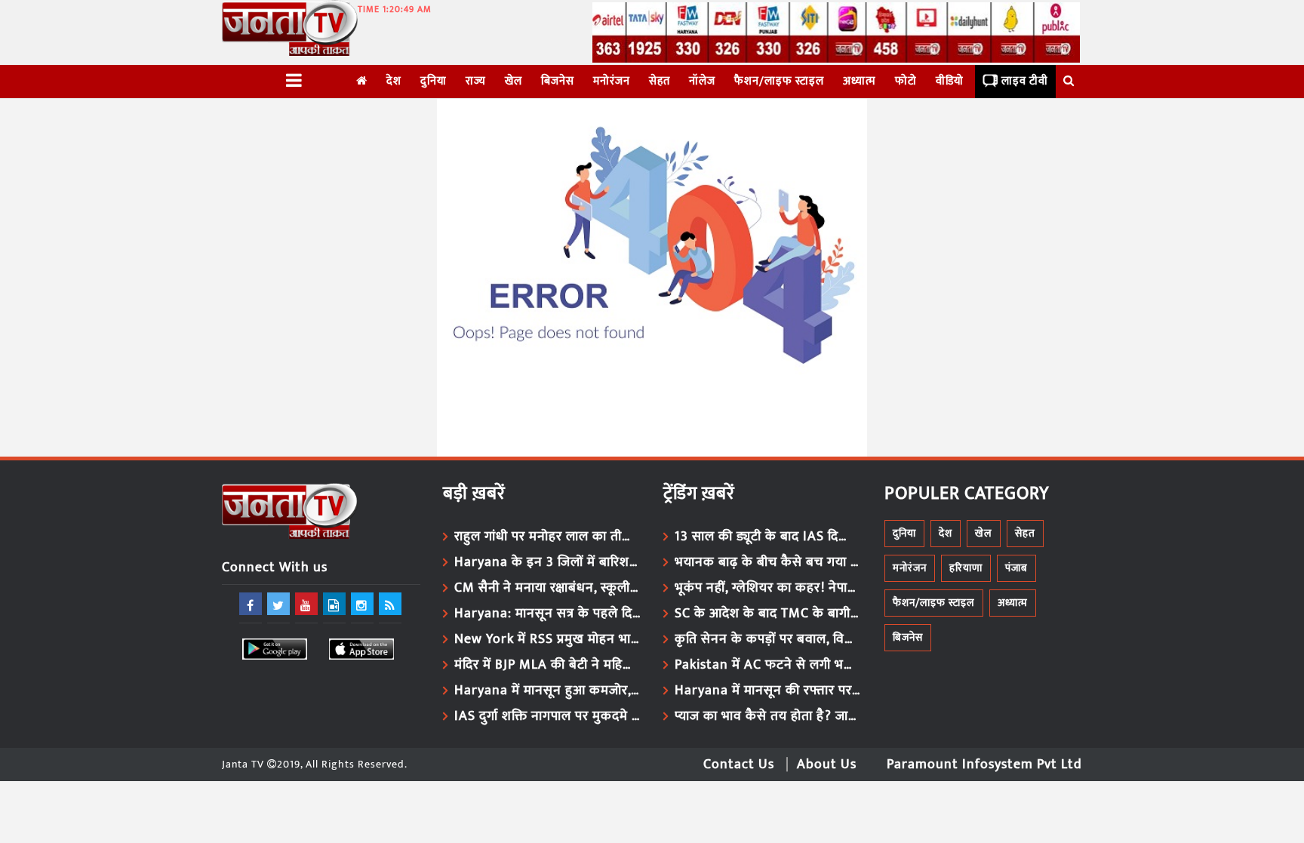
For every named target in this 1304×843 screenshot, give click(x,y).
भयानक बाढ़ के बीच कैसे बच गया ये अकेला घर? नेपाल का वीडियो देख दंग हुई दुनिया (768, 562)
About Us (827, 764)
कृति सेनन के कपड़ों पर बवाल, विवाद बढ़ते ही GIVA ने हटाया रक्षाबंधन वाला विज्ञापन (768, 639)
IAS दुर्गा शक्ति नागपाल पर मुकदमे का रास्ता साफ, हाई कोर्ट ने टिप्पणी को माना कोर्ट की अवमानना (547, 716)
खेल (513, 81)
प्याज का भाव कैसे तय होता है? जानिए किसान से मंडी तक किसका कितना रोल (768, 716)
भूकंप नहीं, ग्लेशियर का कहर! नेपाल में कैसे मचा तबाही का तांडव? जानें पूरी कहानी (768, 588)
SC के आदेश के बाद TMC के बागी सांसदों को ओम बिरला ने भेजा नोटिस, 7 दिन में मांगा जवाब (768, 614)
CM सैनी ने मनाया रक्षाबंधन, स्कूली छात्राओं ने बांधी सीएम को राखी (547, 588)
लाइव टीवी (1024, 81)
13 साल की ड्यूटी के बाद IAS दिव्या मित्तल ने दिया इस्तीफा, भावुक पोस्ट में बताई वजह (768, 537)
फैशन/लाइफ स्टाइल (779, 81)
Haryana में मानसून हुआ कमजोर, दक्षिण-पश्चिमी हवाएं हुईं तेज (547, 690)
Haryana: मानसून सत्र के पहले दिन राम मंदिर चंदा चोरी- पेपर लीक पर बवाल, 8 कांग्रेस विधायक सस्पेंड (547, 614)
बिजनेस (557, 81)
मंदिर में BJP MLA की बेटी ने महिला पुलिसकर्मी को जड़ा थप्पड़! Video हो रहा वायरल (547, 665)
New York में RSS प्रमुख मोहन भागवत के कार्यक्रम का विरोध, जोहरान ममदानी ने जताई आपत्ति (547, 639)
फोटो (906, 81)
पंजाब (1016, 568)
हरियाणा (966, 568)
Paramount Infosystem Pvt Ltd (984, 764)
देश (393, 81)
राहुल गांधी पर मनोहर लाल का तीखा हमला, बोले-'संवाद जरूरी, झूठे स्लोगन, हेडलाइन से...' (547, 537)
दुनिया (433, 81)
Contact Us (738, 764)
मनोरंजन (611, 81)
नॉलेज (702, 81)
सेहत (659, 81)
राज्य (476, 81)
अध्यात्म (859, 81)
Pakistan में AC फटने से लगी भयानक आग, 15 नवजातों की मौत (768, 665)
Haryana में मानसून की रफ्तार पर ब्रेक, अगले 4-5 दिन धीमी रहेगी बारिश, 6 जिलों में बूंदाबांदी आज (768, 690)
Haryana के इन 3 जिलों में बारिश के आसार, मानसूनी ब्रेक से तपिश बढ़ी (547, 562)
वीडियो (950, 81)
